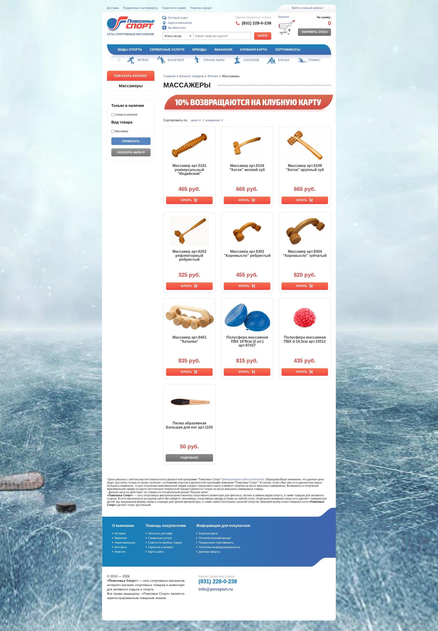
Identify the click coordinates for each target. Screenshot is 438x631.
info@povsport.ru (215, 589)
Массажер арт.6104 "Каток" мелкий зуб (247, 168)
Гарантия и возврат (161, 547)
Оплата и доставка (160, 533)
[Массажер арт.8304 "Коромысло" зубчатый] (305, 231)
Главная (169, 76)
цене (194, 120)
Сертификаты (287, 49)
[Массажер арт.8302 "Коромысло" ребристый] (247, 231)
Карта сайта (156, 551)
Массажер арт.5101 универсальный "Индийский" (189, 170)
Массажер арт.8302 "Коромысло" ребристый (247, 254)
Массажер (121, 131)
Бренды (199, 49)
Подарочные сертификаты (140, 8)
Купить (186, 200)
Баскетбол (176, 60)
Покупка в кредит (201, 8)
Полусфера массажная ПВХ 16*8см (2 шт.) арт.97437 (247, 341)
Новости (120, 551)
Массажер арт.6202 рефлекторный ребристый (189, 255)
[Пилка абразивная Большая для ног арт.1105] (189, 403)
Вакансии (223, 49)
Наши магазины (125, 542)
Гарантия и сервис (174, 8)
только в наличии (126, 114)
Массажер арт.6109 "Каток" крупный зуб (305, 168)
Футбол (143, 60)
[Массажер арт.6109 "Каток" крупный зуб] (305, 145)
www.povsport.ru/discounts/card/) (243, 479)
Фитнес (212, 76)
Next (318, 60)
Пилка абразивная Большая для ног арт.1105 (189, 425)
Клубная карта (253, 49)
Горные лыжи (213, 60)
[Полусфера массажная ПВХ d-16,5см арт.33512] (305, 317)
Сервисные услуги (167, 49)
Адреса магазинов (180, 22)
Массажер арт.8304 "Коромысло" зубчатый (305, 254)
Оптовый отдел (178, 17)
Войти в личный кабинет (307, 8)
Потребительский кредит (215, 538)
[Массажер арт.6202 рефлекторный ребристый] (189, 231)
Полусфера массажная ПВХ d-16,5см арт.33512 (305, 339)
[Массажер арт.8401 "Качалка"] (189, 317)
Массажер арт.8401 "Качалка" (189, 339)
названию (213, 120)
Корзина (283, 16)
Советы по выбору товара (165, 542)
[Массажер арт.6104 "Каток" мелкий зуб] (247, 145)
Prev (120, 60)
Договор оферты (209, 551)
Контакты (121, 547)
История (120, 533)
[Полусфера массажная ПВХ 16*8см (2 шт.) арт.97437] (247, 317)
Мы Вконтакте (177, 27)
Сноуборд (251, 60)
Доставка (113, 8)
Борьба (283, 60)
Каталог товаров (191, 76)
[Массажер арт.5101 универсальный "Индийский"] (189, 145)
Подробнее (189, 457)
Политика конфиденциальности (219, 547)
